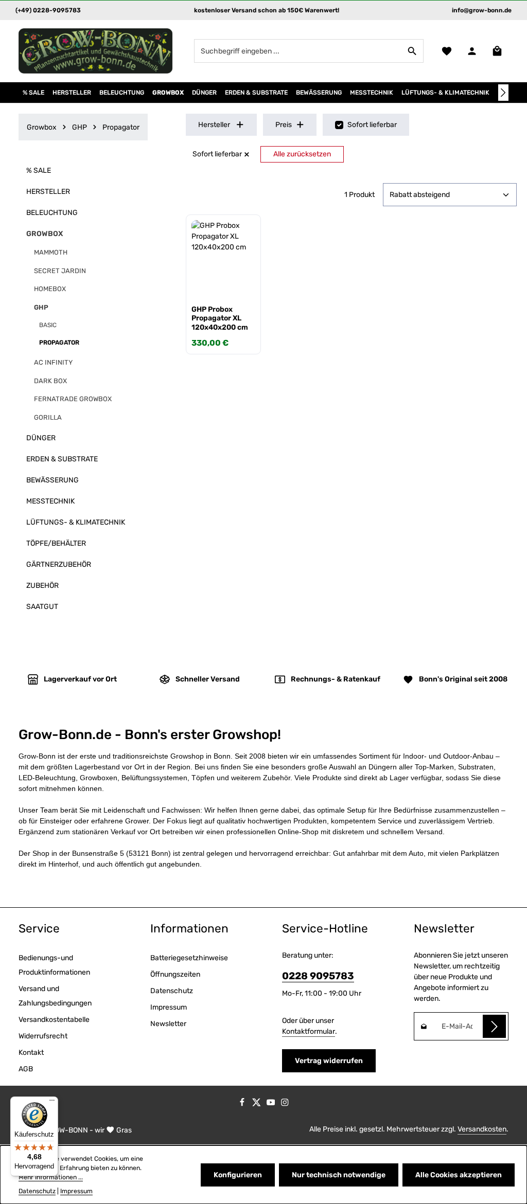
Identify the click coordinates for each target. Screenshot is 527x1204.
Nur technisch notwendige (338, 1175)
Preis (283, 124)
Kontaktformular (308, 1031)
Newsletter (168, 1023)
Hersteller (214, 124)
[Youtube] (272, 1104)
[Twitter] (257, 1104)
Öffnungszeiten (175, 974)
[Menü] (52, 1103)
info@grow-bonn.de (482, 10)
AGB (26, 1069)
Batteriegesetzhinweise (189, 958)
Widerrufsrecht (43, 1036)
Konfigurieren (238, 1175)
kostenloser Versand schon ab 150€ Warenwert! (266, 10)
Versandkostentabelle (54, 1019)
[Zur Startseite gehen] (96, 51)
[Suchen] (412, 51)
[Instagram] (284, 1104)
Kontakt (31, 1052)
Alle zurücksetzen (302, 154)
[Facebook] (243, 1104)
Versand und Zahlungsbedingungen (55, 996)
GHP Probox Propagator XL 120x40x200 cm (219, 318)
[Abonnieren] (494, 1026)
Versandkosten (482, 1129)
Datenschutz (171, 990)
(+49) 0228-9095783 (48, 10)
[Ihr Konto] (471, 51)
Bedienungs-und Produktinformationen (54, 965)
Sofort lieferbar (372, 124)
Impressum (168, 1007)
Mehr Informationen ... (51, 1177)
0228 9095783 (318, 976)
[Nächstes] (503, 92)
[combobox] (298, 51)
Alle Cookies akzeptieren (458, 1175)
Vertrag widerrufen (329, 1060)
